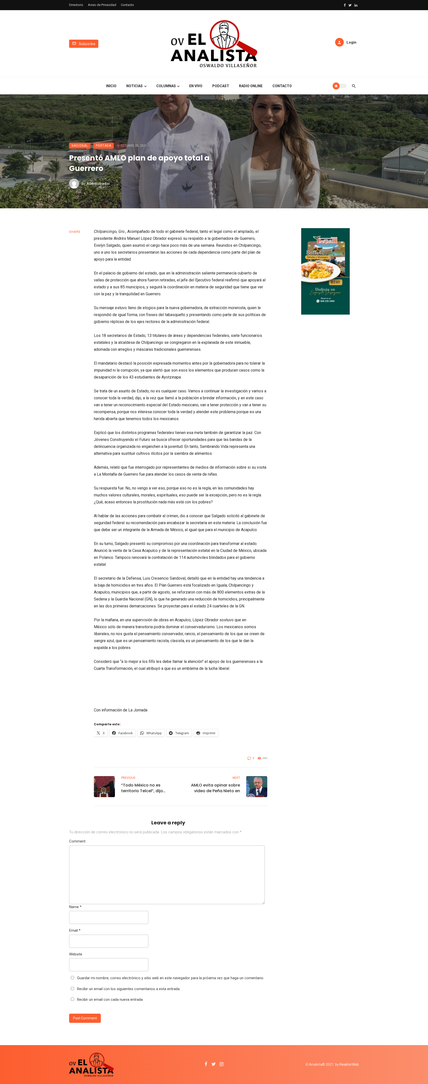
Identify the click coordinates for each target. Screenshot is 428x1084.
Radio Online (251, 86)
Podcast (220, 86)
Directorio (76, 5)
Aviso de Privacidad (102, 5)
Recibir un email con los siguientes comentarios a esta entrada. (128, 989)
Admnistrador (98, 184)
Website (75, 954)
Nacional (80, 145)
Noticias (134, 86)
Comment (77, 841)
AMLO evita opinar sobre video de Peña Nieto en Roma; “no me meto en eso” (215, 788)
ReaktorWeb (349, 1064)
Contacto (127, 5)
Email (74, 930)
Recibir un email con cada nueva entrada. (110, 999)
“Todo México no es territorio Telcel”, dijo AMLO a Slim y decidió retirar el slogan (143, 788)
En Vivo (195, 86)
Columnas (166, 86)
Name (75, 907)
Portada (103, 145)
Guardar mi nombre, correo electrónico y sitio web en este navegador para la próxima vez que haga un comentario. (170, 978)
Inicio (111, 86)
